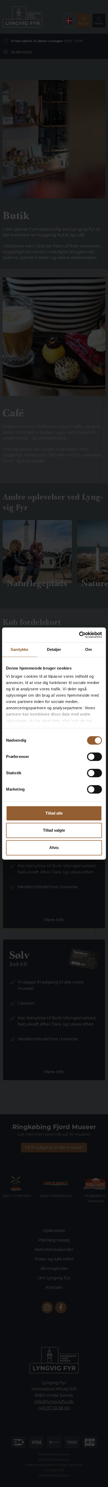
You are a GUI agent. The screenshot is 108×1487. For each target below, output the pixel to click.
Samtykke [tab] (19, 649)
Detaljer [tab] (54, 649)
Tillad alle (54, 813)
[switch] (94, 756)
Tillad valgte (54, 830)
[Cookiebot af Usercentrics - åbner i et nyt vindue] (79, 634)
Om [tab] (88, 649)
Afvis (54, 847)
